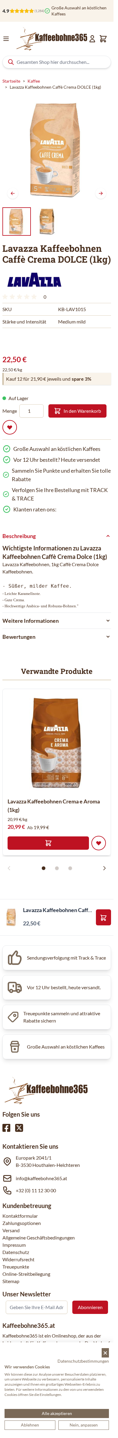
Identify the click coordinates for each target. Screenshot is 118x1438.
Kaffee (34, 81)
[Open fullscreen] (56, 149)
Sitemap (10, 1281)
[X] (19, 1127)
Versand (11, 1230)
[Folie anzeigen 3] (70, 868)
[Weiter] (100, 193)
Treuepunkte (15, 1266)
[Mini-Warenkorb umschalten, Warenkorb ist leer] (103, 38)
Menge (9, 411)
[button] (34, 279)
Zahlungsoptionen (21, 1223)
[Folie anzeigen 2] (57, 868)
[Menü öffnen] (6, 38)
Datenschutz (15, 1252)
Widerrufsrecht (18, 1259)
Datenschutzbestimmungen (83, 1361)
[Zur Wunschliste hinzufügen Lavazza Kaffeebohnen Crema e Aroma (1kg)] (98, 843)
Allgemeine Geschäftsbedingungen (38, 1237)
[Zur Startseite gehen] (51, 38)
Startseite (11, 81)
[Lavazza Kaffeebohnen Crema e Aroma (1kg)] (57, 743)
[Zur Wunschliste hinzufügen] (9, 427)
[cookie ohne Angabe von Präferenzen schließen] (105, 1353)
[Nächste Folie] (104, 868)
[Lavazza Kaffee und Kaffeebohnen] (34, 279)
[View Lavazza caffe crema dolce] (16, 221)
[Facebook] (6, 1127)
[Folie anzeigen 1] (43, 868)
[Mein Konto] (92, 38)
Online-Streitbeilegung (26, 1274)
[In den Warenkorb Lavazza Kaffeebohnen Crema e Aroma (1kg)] (48, 843)
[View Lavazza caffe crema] (47, 221)
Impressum (14, 1245)
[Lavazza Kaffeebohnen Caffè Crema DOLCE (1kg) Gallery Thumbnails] (32, 221)
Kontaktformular (20, 1216)
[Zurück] (12, 193)
